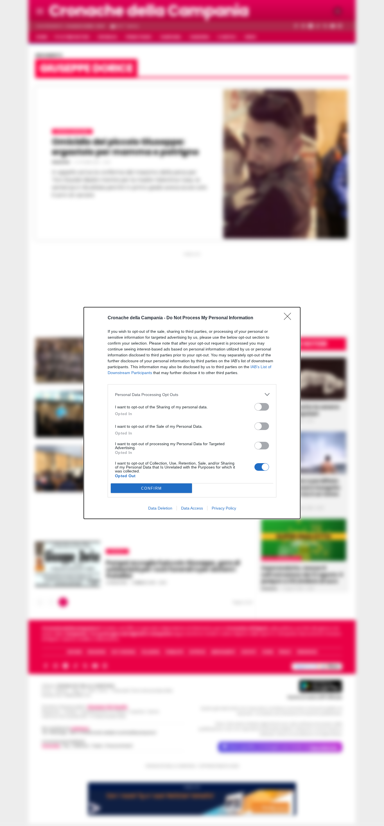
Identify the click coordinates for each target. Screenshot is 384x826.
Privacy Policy (224, 508)
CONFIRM (151, 488)
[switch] (261, 407)
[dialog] (192, 413)
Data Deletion (160, 508)
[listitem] (192, 394)
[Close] (289, 318)
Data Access (192, 508)
